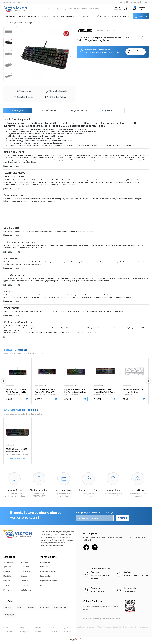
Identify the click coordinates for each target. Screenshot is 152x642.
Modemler (24, 585)
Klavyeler (24, 576)
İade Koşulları (45, 576)
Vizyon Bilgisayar (48, 556)
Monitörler (7, 576)
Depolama (7, 590)
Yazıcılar (6, 585)
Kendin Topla (142, 16)
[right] (148, 381)
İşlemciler (7, 567)
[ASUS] (84, 30)
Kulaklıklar (24, 581)
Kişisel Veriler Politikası (48, 581)
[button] (139, 9)
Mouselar (6, 581)
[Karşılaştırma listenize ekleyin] (29, 366)
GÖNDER (122, 518)
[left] (3, 381)
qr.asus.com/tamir (35, 332)
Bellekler (6, 571)
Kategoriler (9, 556)
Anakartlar (25, 567)
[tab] (17, 110)
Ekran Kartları (26, 571)
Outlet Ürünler (26, 590)
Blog (42, 585)
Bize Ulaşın (44, 567)
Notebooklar (26, 562)
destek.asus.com (68, 332)
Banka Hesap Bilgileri (48, 571)
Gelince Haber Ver (134, 52)
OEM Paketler (8, 562)
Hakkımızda (45, 562)
